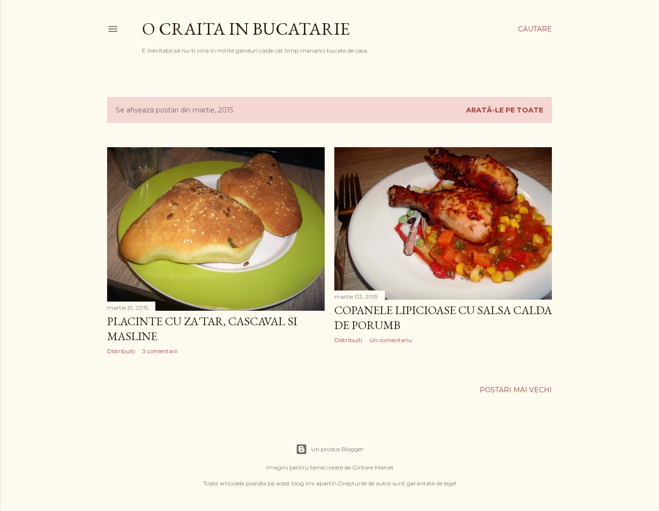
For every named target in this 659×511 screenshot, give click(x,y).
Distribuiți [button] (121, 351)
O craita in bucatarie (246, 28)
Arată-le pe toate (504, 110)
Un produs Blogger (337, 449)
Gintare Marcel (372, 467)
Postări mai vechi (516, 390)
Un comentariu (391, 340)
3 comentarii (160, 351)
